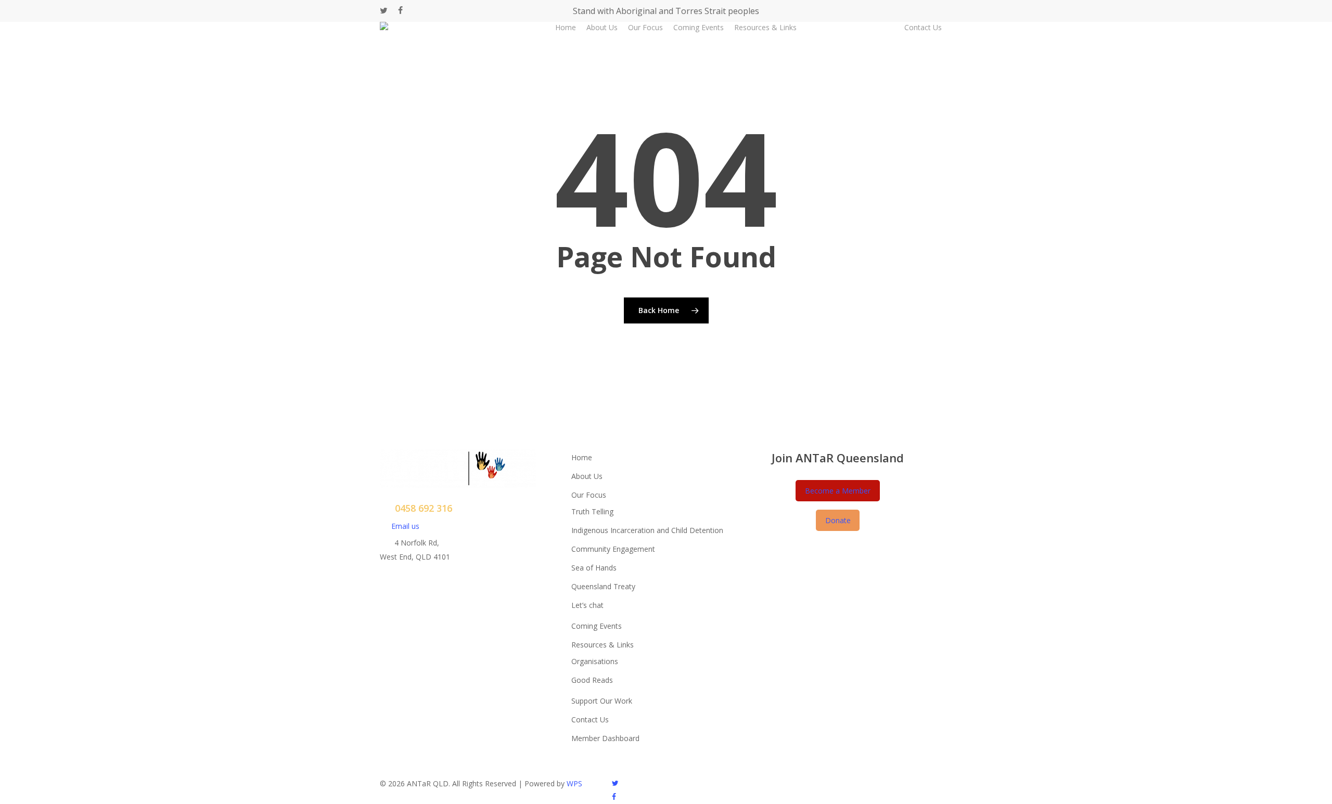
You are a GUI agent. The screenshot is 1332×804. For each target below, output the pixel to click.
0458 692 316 (423, 508)
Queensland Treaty (603, 586)
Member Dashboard (605, 738)
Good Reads (592, 680)
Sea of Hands (594, 568)
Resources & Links (602, 645)
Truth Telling (592, 511)
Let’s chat (587, 605)
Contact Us (590, 719)
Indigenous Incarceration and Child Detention (647, 530)
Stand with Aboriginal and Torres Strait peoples (666, 11)
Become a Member (837, 491)
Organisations (594, 661)
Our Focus (588, 495)
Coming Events (596, 626)
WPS (574, 783)
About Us (587, 476)
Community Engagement (613, 549)
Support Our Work (601, 701)
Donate (838, 520)
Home (581, 457)
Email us (405, 526)
